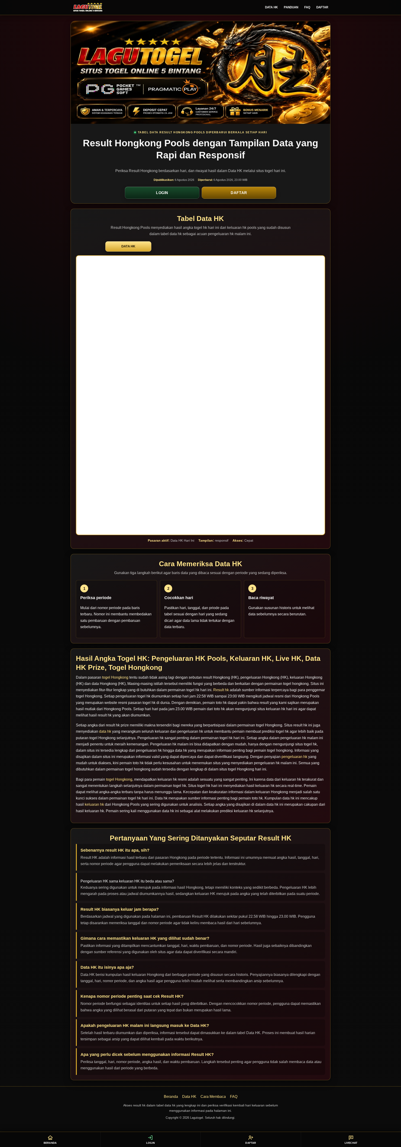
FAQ (307, 7)
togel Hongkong (115, 677)
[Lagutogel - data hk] (88, 7)
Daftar (322, 7)
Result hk (221, 690)
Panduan (291, 7)
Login (162, 193)
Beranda (171, 1097)
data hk (105, 731)
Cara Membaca (213, 1097)
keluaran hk (94, 804)
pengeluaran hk (294, 757)
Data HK (271, 7)
